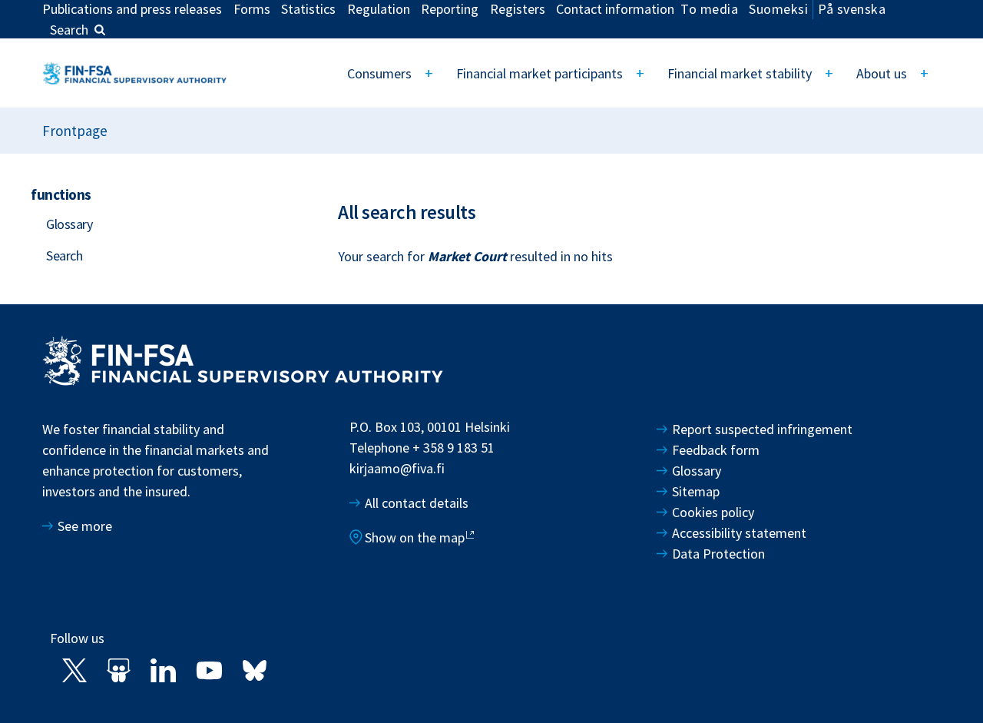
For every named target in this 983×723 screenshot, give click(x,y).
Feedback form (716, 450)
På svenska (851, 9)
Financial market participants (539, 73)
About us (881, 73)
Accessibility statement (739, 533)
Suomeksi (778, 9)
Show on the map (415, 537)
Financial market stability (739, 73)
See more (85, 526)
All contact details (416, 503)
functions (61, 194)
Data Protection (718, 553)
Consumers (379, 73)
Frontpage (75, 130)
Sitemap (696, 491)
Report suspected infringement (764, 429)
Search (69, 29)
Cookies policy (713, 512)
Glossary (69, 224)
